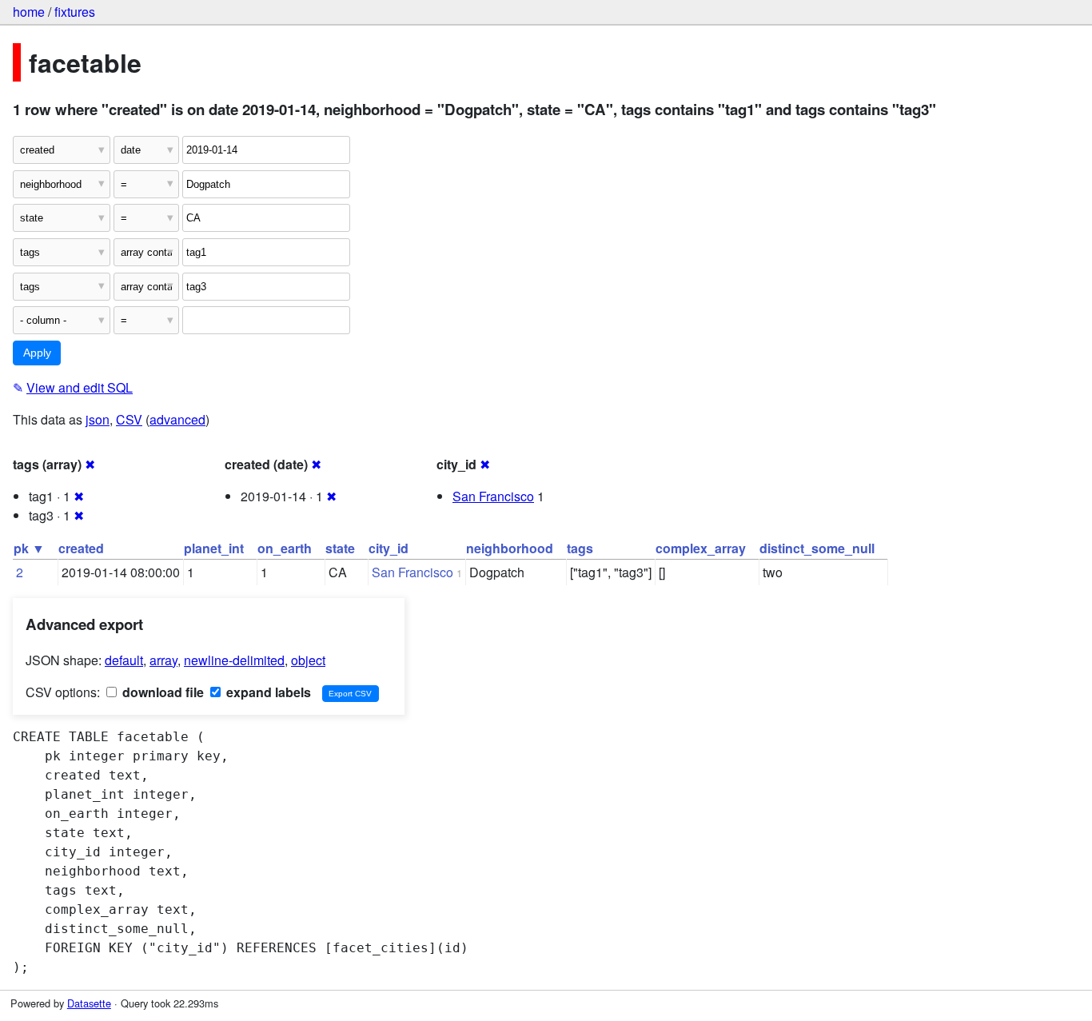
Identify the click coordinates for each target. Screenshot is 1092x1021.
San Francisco (493, 496)
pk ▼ (29, 548)
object (308, 660)
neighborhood (509, 548)
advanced (177, 419)
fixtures (74, 11)
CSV (129, 419)
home (29, 11)
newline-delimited (234, 660)
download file (161, 692)
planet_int (214, 548)
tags (580, 548)
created (81, 548)
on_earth (284, 548)
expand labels (267, 692)
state (340, 548)
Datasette (89, 1003)
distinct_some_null (817, 548)
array (163, 660)
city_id (389, 548)
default (124, 660)
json (98, 419)
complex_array (701, 548)
